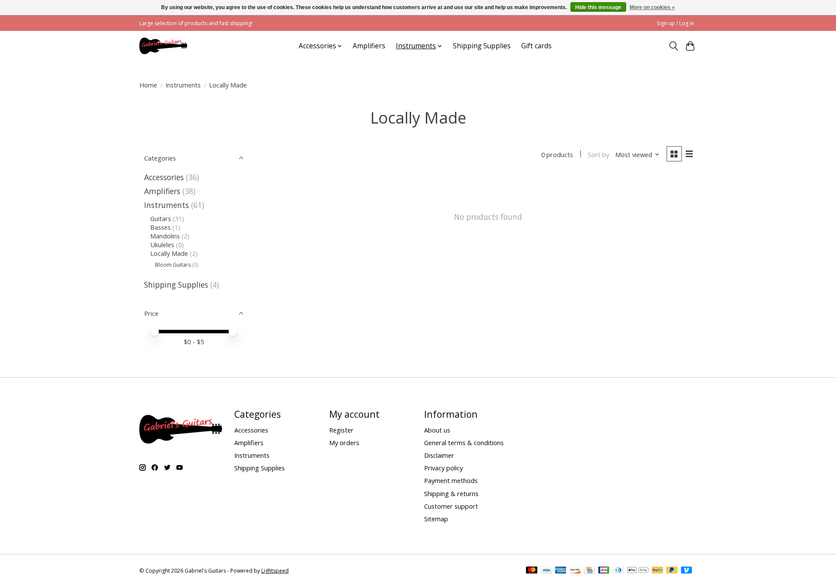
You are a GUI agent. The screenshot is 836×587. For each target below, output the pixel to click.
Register (341, 430)
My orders (344, 442)
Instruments (183, 85)
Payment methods (451, 480)
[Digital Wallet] (638, 571)
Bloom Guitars (173, 264)
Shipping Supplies (482, 45)
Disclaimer (439, 455)
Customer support (451, 506)
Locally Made (169, 253)
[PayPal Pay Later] (672, 571)
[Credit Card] (589, 571)
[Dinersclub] (618, 571)
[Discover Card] (575, 571)
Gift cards (536, 45)
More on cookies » (652, 7)
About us (437, 430)
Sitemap (436, 518)
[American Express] (560, 571)
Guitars (160, 218)
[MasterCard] (531, 571)
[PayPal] (657, 571)
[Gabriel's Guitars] (163, 46)
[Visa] (546, 571)
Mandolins (165, 235)
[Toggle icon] (673, 46)
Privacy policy (443, 467)
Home (148, 85)
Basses (160, 227)
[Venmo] (686, 571)
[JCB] (604, 571)
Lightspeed (275, 570)
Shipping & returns (451, 493)
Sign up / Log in (675, 23)
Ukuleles (162, 244)
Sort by (598, 154)
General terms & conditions (464, 442)
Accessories (164, 177)
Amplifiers (369, 45)
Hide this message (598, 7)
